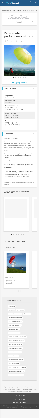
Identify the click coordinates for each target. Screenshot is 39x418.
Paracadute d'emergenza (15, 321)
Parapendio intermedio (15, 352)
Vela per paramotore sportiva (16, 340)
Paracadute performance (15, 348)
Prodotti (19, 22)
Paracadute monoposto (15, 325)
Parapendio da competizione (16, 310)
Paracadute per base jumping (16, 371)
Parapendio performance (15, 317)
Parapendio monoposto (15, 314)
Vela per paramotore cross (16, 375)
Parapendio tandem (14, 363)
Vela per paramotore (14, 333)
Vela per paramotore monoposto (17, 337)
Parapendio (12, 306)
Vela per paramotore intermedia (17, 367)
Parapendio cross (13, 356)
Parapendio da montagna (15, 344)
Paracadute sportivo (14, 329)
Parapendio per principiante (16, 359)
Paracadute (27, 314)
